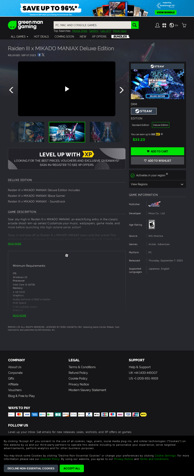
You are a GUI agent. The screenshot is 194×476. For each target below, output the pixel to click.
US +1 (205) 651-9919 (143, 378)
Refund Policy (78, 372)
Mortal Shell (79, 30)
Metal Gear (120, 30)
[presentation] (12, 90)
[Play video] (66, 88)
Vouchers (15, 390)
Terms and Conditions (154, 458)
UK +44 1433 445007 (143, 372)
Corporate (15, 372)
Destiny (94, 30)
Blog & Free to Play (21, 396)
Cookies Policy (50, 458)
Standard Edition (140, 124)
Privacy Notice (79, 384)
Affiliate (13, 384)
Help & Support (140, 367)
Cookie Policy (78, 378)
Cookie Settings (165, 455)
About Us (14, 367)
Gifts (11, 378)
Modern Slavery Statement (87, 390)
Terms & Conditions (82, 367)
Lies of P (105, 30)
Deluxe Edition (160, 124)
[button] (19, 36)
